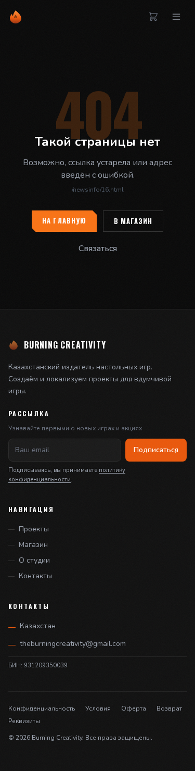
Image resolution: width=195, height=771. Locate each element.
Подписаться (156, 450)
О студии (34, 560)
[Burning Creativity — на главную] (15, 16)
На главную (64, 221)
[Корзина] (153, 16)
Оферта (133, 708)
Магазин (33, 545)
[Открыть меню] (176, 16)
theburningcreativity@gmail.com (67, 644)
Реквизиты (24, 721)
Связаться (98, 248)
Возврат (169, 708)
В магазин (133, 221)
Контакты (35, 576)
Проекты (34, 529)
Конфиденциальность (41, 708)
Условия (98, 708)
